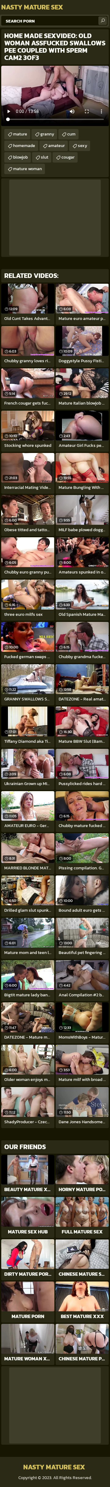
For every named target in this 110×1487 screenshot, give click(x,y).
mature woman (27, 169)
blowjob (20, 157)
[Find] (102, 20)
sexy (82, 145)
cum (71, 134)
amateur (56, 145)
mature (20, 134)
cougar (68, 157)
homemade (24, 145)
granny (47, 134)
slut (44, 157)
